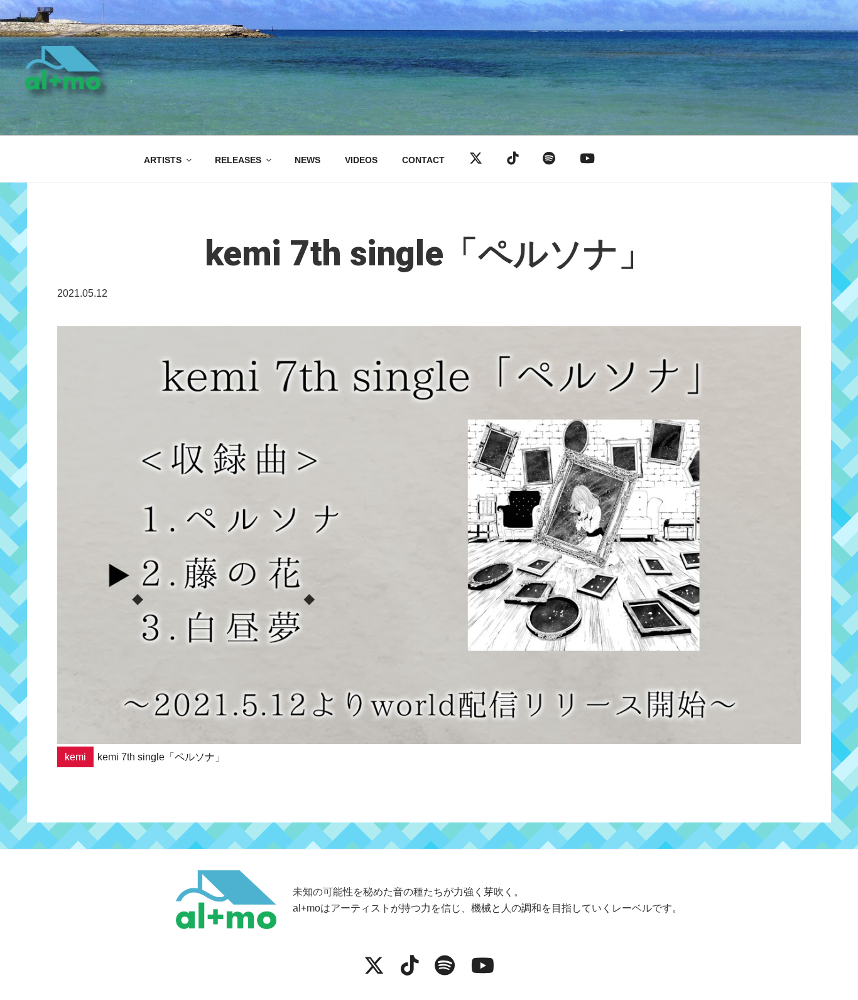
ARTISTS (163, 160)
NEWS (307, 160)
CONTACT (423, 160)
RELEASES (238, 160)
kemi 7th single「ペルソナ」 (161, 757)
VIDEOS (361, 160)
